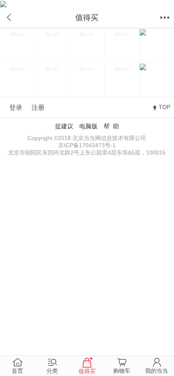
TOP (164, 107)
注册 (38, 107)
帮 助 (111, 126)
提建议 (64, 126)
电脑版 (88, 126)
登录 (15, 107)
